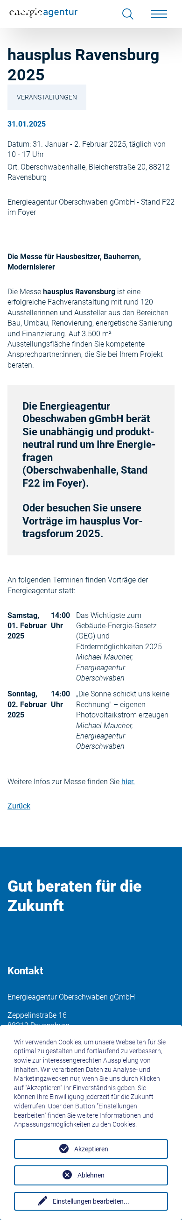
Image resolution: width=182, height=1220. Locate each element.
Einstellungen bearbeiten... (91, 1201)
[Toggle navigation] (159, 14)
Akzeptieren (91, 1149)
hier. (128, 781)
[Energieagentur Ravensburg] (44, 14)
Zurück (18, 806)
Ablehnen (91, 1175)
